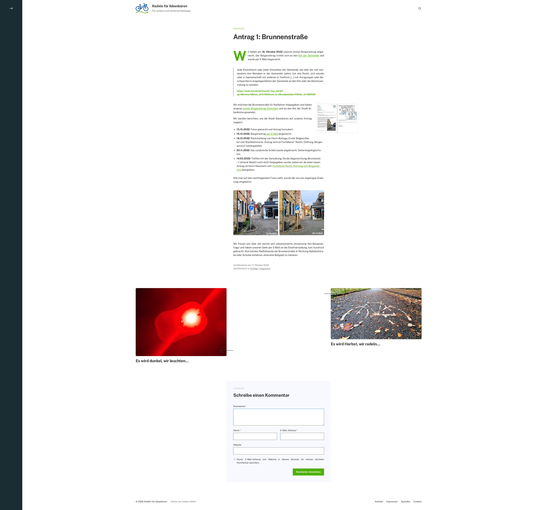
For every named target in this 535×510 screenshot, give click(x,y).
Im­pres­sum (392, 501)
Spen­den (405, 501)
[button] (11, 255)
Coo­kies (418, 501)
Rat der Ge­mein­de (308, 55)
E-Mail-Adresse (288, 430)
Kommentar (239, 406)
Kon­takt (379, 501)
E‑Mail (274, 133)
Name (237, 430)
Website (237, 445)
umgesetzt (264, 268)
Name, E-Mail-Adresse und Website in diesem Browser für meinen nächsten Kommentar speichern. (280, 461)
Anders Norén (189, 501)
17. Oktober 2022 (260, 265)
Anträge (254, 268)
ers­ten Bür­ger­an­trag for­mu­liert (260, 108)
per (269, 133)
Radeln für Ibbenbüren (169, 6)
